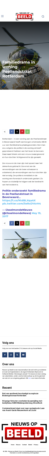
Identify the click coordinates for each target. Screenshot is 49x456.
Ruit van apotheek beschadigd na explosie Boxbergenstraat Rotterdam (20, 394)
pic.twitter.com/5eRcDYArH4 (21, 203)
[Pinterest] (22, 131)
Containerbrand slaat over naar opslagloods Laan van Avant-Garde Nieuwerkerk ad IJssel (23, 409)
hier (29, 378)
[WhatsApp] (27, 131)
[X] (17, 131)
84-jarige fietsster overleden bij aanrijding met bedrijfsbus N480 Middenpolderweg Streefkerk (22, 402)
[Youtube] (23, 354)
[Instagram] (10, 354)
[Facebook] (11, 131)
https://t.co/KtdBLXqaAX (19, 200)
